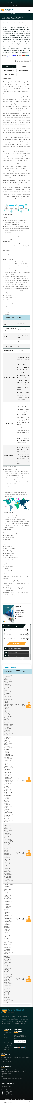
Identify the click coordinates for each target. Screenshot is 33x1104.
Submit (24, 1041)
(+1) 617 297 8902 (6, 1061)
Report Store (7, 1032)
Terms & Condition (6, 1040)
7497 (2, 1076)
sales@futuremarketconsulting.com (22, 5)
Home (2, 13)
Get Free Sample (28, 705)
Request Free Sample (24, 1102)
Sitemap (6, 1049)
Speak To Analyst (13, 656)
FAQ (5, 1035)
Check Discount (12, 652)
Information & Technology (13, 13)
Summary (10, 67)
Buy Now (17, 643)
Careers (6, 1037)
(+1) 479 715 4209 (7, 2)
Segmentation (10, 70)
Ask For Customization (14, 648)
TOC (24, 67)
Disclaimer (7, 1047)
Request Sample (23, 61)
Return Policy (7, 1045)
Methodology (24, 70)
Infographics (10, 74)
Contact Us (9, 1102)
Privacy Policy (8, 1043)
